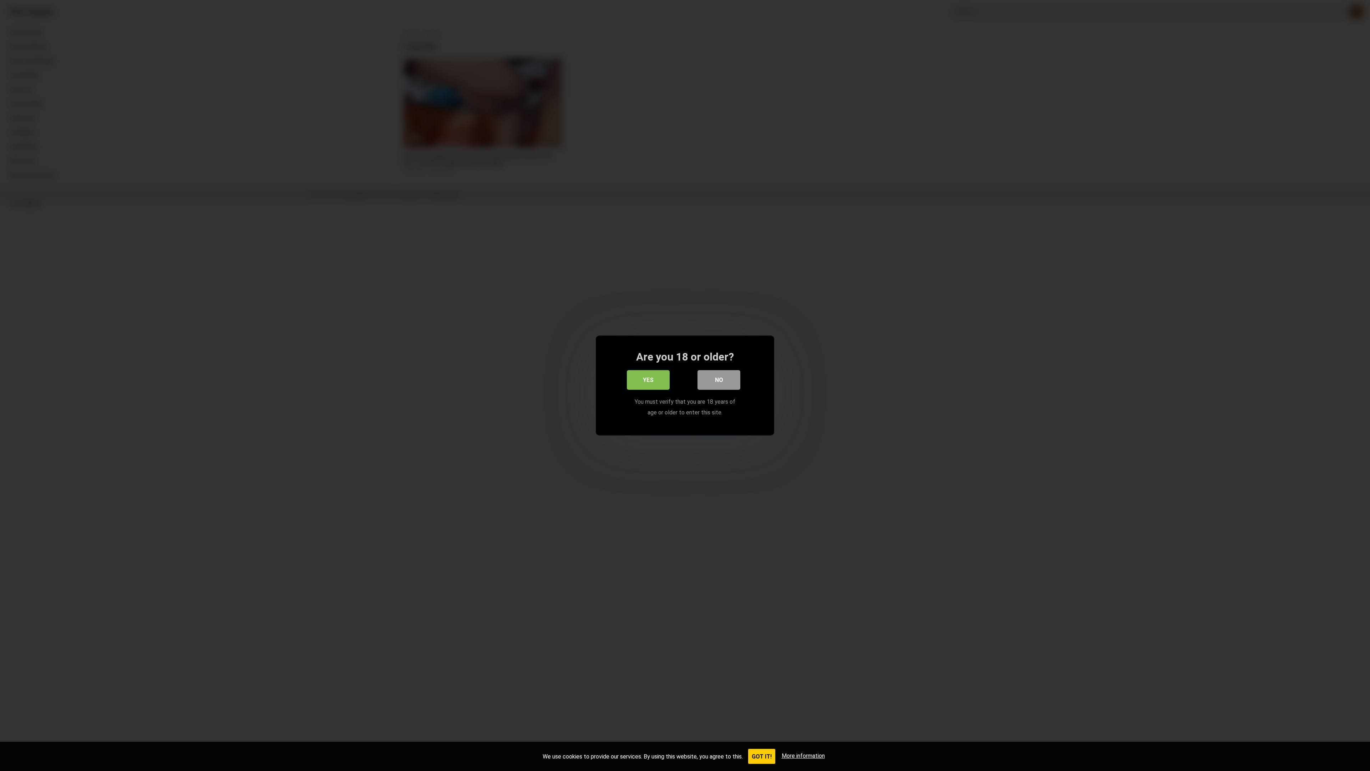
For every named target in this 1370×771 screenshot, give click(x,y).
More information (803, 755)
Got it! (762, 756)
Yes (648, 380)
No (719, 380)
